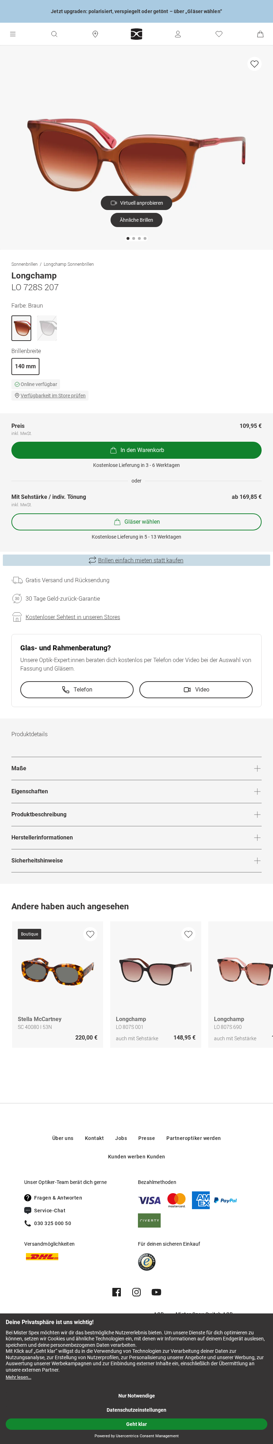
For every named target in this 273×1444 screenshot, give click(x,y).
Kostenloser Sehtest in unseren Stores (73, 617)
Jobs (121, 1138)
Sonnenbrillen (24, 264)
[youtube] (156, 1292)
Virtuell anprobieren (141, 203)
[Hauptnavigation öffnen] (13, 34)
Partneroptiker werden (193, 1138)
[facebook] (117, 1292)
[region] (136, 986)
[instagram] (136, 1292)
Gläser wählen (142, 521)
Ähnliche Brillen (136, 220)
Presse (146, 1138)
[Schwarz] (47, 328)
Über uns (63, 1138)
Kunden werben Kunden (136, 1156)
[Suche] (54, 34)
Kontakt (94, 1138)
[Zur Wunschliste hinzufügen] (254, 64)
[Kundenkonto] (178, 34)
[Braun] (21, 328)
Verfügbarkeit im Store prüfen (53, 395)
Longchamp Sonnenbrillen (69, 264)
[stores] (95, 34)
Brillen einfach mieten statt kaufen (140, 560)
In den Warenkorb (142, 450)
